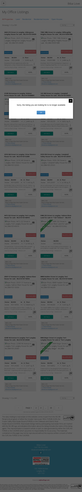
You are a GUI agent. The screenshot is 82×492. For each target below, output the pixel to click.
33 (51, 408)
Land (18, 19)
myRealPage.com (44, 480)
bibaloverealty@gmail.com (13, 84)
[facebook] (40, 452)
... (45, 408)
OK (41, 112)
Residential (26, 19)
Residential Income (41, 19)
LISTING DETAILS (10, 72)
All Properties (7, 19)
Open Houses (56, 19)
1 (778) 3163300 (10, 82)
